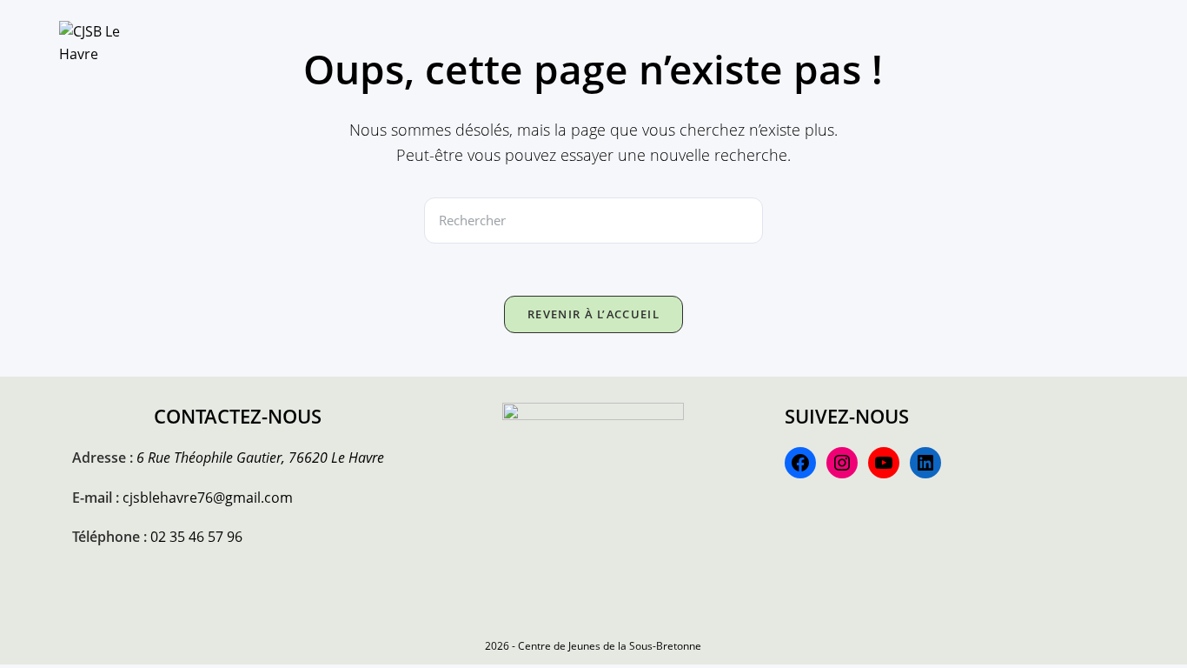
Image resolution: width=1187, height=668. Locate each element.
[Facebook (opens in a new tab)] (1037, 41)
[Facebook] (800, 462)
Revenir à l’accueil (593, 314)
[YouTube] (883, 462)
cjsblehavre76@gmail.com (208, 497)
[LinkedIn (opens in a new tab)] (1093, 41)
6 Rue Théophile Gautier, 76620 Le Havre (260, 457)
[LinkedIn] (925, 462)
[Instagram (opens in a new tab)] (1065, 41)
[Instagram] (842, 462)
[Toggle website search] (994, 43)
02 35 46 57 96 (196, 536)
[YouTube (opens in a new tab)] (1121, 41)
